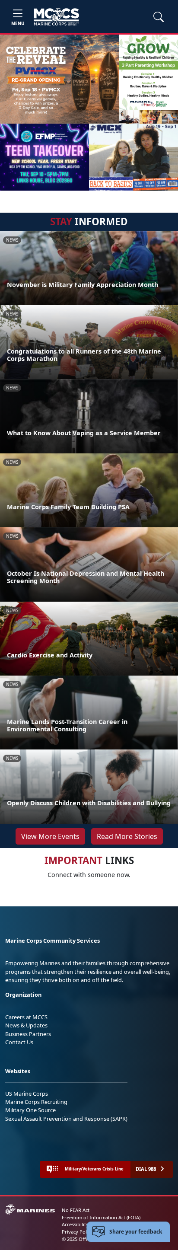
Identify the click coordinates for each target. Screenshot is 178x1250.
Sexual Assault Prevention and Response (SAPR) (66, 1118)
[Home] (56, 17)
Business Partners (28, 1034)
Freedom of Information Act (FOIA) (101, 1217)
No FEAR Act (75, 1210)
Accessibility (75, 1224)
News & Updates (26, 1025)
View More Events (50, 836)
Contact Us (19, 1042)
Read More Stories (127, 836)
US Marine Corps (26, 1093)
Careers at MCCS (26, 1017)
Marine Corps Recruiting (36, 1102)
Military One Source (30, 1110)
